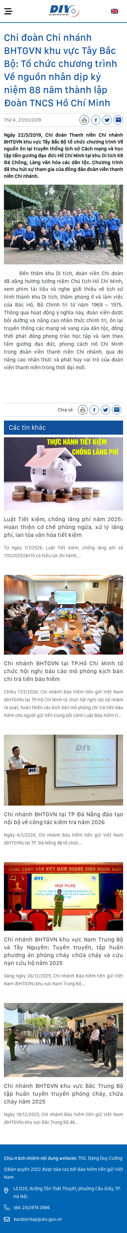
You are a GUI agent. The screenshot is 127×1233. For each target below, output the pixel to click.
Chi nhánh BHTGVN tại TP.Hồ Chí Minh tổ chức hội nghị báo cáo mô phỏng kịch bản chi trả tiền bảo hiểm (63, 671)
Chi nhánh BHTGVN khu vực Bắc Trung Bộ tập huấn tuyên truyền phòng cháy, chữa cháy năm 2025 (63, 1093)
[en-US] (114, 11)
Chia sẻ (65, 409)
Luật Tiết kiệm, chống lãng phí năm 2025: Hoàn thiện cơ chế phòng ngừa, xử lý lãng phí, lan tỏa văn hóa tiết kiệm (63, 527)
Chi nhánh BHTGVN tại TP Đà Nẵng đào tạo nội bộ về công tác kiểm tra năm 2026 (63, 818)
